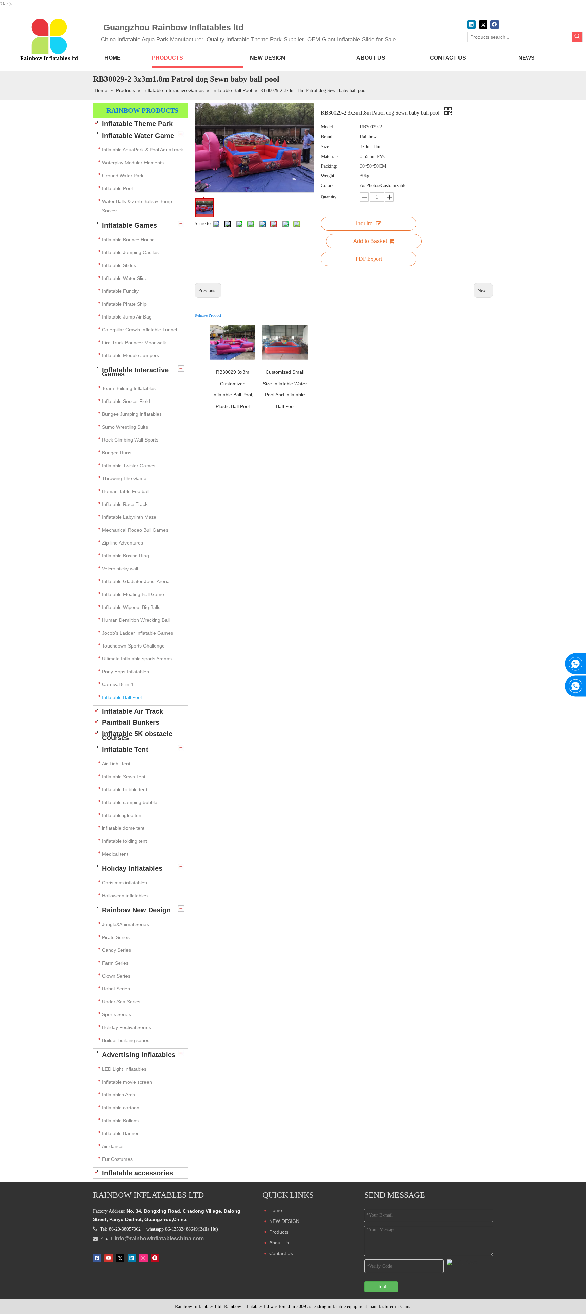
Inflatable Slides (119, 265)
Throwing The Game (124, 478)
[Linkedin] (471, 24)
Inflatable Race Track (125, 504)
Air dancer (113, 1146)
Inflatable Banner (120, 1133)
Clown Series (116, 976)
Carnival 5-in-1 (118, 684)
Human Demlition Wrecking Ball (136, 620)
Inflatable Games (129, 225)
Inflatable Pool (117, 188)
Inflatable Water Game (138, 135)
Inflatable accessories (137, 1173)
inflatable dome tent (123, 828)
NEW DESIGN (284, 1221)
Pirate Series (116, 937)
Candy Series (116, 950)
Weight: (328, 175)
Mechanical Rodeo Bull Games (135, 530)
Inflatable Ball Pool (122, 697)
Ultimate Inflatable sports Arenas (137, 658)
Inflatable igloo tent (122, 815)
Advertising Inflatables (138, 1055)
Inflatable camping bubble (129, 802)
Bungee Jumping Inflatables (132, 414)
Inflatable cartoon (120, 1107)
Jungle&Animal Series (125, 924)
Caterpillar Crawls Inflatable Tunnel (139, 329)
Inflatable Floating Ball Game (133, 594)
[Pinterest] (155, 1258)
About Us (279, 1242)
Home (275, 1210)
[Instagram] (143, 1258)
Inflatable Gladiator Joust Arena (136, 581)
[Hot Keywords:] (577, 37)
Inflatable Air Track (132, 711)
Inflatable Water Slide (125, 278)
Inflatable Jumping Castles (130, 252)
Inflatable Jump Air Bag (127, 317)
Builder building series (125, 1040)
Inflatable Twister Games (128, 465)
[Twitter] (483, 24)
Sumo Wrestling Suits (125, 427)
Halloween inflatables (125, 895)
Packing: (329, 166)
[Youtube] (108, 1258)
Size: (325, 146)
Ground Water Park (122, 175)
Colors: (328, 185)
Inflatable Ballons (120, 1120)
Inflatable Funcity (120, 291)
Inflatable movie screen (127, 1082)
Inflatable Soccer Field (126, 401)
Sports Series (116, 1014)
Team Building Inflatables (129, 388)
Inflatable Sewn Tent (123, 776)
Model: (327, 126)
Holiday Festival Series (126, 1027)
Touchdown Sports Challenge (133, 646)
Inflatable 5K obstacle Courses (137, 735)
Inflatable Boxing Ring (125, 555)
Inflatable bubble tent (124, 789)
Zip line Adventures (122, 543)
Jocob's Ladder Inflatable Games (137, 633)
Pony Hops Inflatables (125, 671)
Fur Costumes (117, 1159)
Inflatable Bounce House (128, 239)
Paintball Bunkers (130, 722)
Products (278, 1232)
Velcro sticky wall (120, 568)
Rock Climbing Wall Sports (130, 440)
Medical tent (115, 854)
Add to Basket (370, 241)
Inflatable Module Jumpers (130, 355)
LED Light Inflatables (124, 1069)
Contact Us (281, 1253)
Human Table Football (125, 491)
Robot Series (116, 988)
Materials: (330, 156)
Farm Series (115, 963)
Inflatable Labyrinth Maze (129, 517)
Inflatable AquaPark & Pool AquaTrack (142, 149)
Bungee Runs (116, 452)
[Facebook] (494, 24)
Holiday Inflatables (132, 868)
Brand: (327, 136)
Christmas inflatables (125, 882)
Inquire (364, 223)
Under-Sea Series (121, 1001)
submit (381, 1286)
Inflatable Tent (125, 749)
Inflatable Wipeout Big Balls (131, 607)
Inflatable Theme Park (137, 123)
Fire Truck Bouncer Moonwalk (134, 342)
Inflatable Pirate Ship (124, 304)
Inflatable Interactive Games (135, 372)
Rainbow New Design (136, 910)
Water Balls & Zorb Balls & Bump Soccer (137, 206)
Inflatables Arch (118, 1094)
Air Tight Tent (116, 763)
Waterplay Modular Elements (133, 162)
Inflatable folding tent (124, 841)
